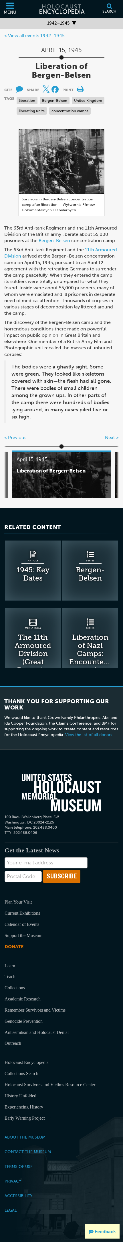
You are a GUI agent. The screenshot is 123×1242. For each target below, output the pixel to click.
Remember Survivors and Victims (35, 1010)
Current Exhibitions (22, 913)
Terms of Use (19, 1166)
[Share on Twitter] (47, 88)
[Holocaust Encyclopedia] (61, 9)
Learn (10, 965)
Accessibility (18, 1195)
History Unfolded (20, 1095)
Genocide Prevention (24, 1021)
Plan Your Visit (18, 902)
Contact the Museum (28, 1151)
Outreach (13, 1043)
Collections (15, 987)
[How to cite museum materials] (19, 88)
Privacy (13, 1181)
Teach (10, 976)
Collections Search (21, 1073)
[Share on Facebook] (55, 89)
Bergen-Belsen (54, 100)
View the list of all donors (88, 734)
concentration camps (69, 111)
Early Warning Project (25, 1118)
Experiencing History (24, 1107)
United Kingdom (88, 100)
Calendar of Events (22, 924)
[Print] (80, 88)
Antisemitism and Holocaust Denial (37, 1032)
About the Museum (25, 1137)
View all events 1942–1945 (36, 35)
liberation (27, 100)
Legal (11, 1210)
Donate (14, 946)
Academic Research (23, 998)
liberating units (32, 111)
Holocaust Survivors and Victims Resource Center (50, 1084)
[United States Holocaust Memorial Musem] (62, 793)
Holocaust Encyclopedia (27, 1062)
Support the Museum (23, 935)
